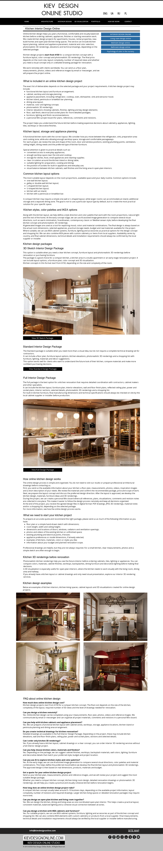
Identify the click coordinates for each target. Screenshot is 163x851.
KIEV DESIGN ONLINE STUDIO (62, 9)
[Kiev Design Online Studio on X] (118, 837)
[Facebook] (110, 837)
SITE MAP (133, 830)
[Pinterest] (114, 837)
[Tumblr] (134, 837)
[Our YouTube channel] (138, 837)
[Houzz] (130, 837)
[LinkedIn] (126, 837)
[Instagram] (122, 837)
